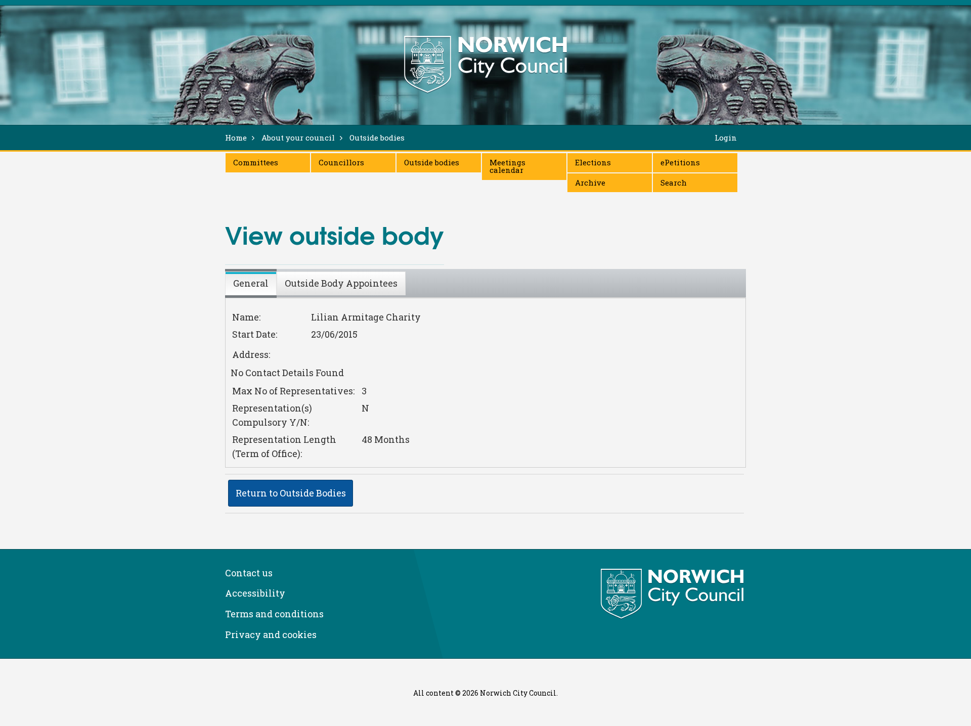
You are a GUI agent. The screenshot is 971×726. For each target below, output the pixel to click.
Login (726, 137)
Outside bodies (431, 162)
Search (673, 182)
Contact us (249, 573)
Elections (593, 162)
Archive (590, 182)
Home (236, 137)
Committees (255, 162)
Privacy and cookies (271, 634)
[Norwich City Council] (673, 594)
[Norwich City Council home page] (485, 64)
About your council (298, 137)
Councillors (341, 162)
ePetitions (680, 162)
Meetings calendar (507, 166)
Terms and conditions (274, 614)
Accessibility (255, 593)
